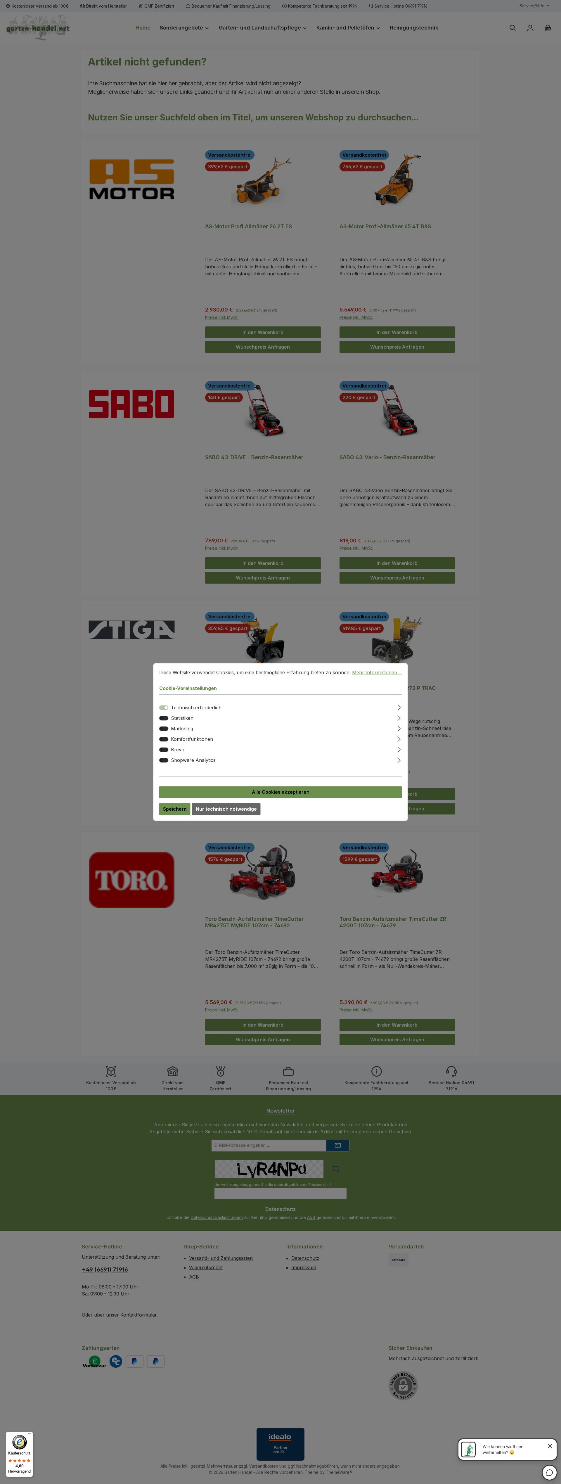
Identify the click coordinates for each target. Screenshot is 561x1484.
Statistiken (182, 718)
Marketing (182, 729)
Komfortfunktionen (192, 739)
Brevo (177, 750)
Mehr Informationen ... (377, 672)
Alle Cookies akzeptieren (280, 792)
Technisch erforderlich (196, 708)
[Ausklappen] (399, 706)
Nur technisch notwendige (226, 809)
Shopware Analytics (193, 760)
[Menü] (29, 1435)
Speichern (175, 809)
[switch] (164, 718)
